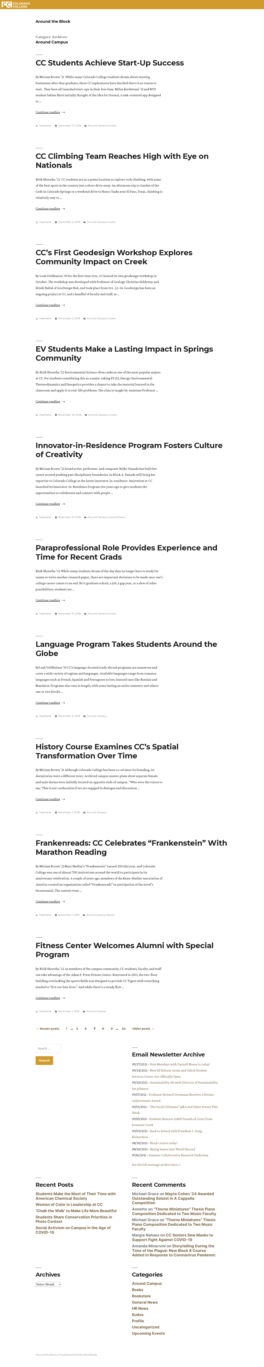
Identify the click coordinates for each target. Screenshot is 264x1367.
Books (111, 914)
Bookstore (141, 1296)
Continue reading (50, 112)
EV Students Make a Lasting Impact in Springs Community (124, 353)
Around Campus (98, 125)
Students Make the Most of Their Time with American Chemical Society (76, 1196)
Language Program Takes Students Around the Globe (126, 649)
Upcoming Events (148, 1333)
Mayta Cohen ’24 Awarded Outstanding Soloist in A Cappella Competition (173, 1198)
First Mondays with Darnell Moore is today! (180, 1064)
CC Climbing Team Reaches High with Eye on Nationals (122, 160)
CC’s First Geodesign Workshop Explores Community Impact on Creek (114, 257)
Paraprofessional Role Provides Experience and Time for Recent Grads (126, 552)
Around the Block (53, 21)
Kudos (112, 125)
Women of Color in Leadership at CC (69, 1204)
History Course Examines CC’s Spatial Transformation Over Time (107, 751)
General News (116, 517)
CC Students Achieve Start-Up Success (110, 62)
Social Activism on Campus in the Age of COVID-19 (73, 1230)
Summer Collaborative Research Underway (178, 1155)
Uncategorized (146, 1327)
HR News (140, 1308)
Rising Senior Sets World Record (172, 1149)
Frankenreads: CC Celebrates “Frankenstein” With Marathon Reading (131, 847)
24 (124, 1028)
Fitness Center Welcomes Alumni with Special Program (124, 950)
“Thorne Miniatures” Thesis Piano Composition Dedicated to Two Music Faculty (174, 1211)
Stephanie (45, 125)
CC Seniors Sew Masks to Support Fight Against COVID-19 (172, 1237)
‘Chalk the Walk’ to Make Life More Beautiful (76, 1210)
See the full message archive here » (156, 1165)
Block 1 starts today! (163, 1143)
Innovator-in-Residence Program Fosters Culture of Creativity (129, 450)
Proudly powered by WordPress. (77, 1354)
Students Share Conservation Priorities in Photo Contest (74, 1219)
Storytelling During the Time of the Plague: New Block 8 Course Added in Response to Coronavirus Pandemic (174, 1250)
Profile (138, 1321)
